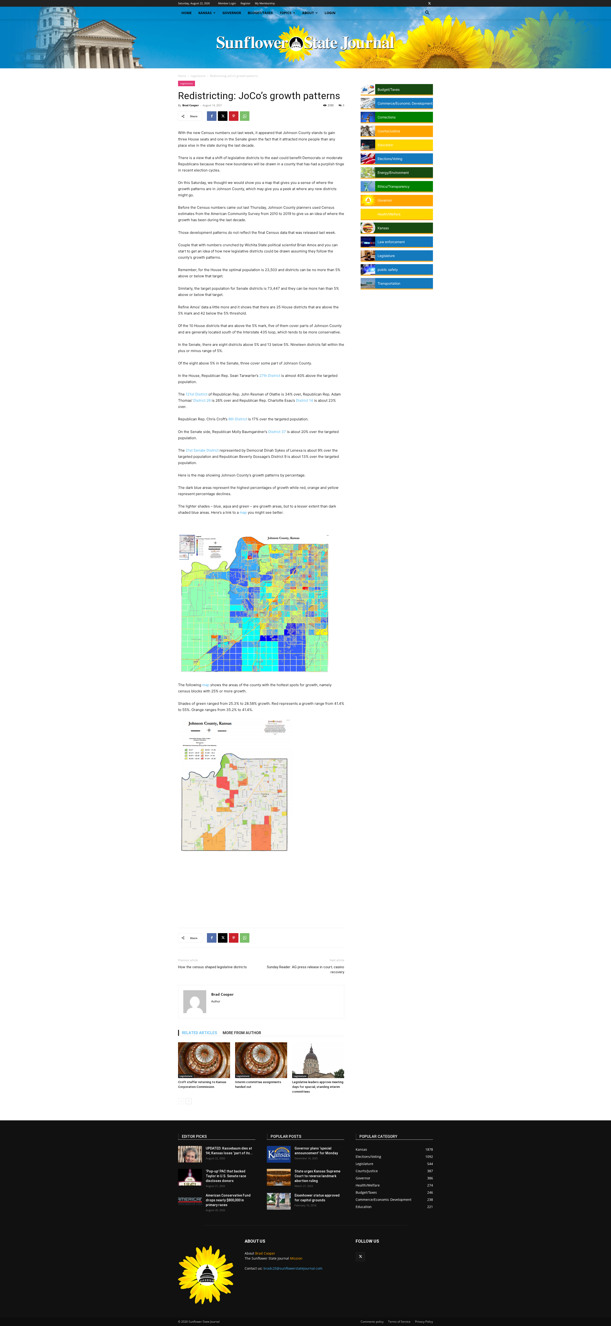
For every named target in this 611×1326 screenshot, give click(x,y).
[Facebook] (211, 116)
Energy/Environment (393, 173)
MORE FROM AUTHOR (242, 1033)
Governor (231, 13)
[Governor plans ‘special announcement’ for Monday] (279, 1154)
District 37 (277, 431)
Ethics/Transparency (394, 186)
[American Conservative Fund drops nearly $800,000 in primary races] (190, 1201)
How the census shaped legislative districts (212, 967)
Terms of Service (399, 1322)
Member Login (227, 3)
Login (330, 13)
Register (245, 3)
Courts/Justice (389, 131)
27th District (269, 375)
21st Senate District (202, 450)
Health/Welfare (389, 214)
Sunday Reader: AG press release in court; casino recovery (305, 969)
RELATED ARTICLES (199, 1033)
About (308, 13)
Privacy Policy (424, 1322)
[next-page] (189, 1101)
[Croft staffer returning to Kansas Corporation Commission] (204, 1060)
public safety (388, 269)
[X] (429, 3)
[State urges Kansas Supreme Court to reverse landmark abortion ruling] (279, 1177)
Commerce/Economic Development (405, 103)
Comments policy (372, 1322)
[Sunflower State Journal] (305, 43)
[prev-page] (181, 1101)
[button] (427, 13)
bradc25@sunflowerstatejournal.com (292, 1268)
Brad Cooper (190, 105)
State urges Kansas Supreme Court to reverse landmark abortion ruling (317, 1176)
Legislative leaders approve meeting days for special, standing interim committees (317, 1086)
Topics (285, 13)
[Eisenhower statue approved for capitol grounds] (279, 1201)
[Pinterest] (233, 116)
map (243, 512)
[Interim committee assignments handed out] (261, 1060)
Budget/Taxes (260, 13)
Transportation (389, 283)
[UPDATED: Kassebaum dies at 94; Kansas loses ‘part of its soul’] (190, 1154)
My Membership (265, 3)
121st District (196, 394)
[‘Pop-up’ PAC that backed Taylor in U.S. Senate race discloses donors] (190, 1177)
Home (186, 13)
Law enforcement (391, 242)
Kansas (205, 13)
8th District (237, 419)
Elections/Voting (390, 159)
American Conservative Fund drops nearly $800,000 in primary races (228, 1200)
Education (385, 145)
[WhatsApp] (244, 116)
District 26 (202, 400)
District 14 (304, 400)
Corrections (386, 117)
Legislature (198, 76)
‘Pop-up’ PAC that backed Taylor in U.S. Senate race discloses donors (226, 1176)
